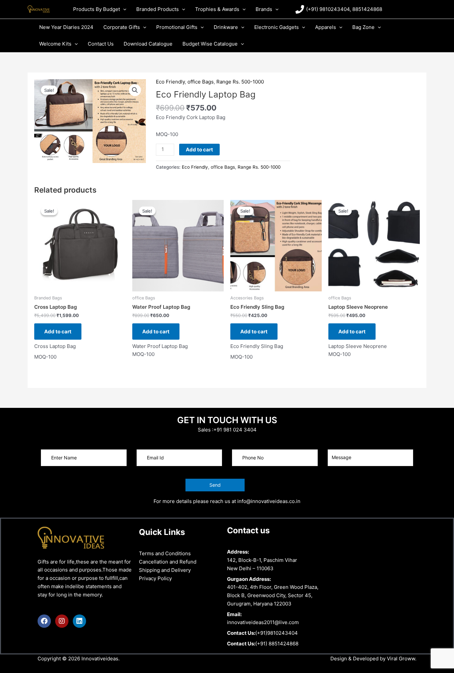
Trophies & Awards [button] (217, 9)
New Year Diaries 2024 (66, 27)
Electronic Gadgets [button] (276, 27)
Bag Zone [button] (363, 27)
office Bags (200, 82)
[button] (123, 9)
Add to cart (199, 149)
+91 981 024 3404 (235, 429)
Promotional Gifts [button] (176, 27)
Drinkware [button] (226, 27)
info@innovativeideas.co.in (268, 501)
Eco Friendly (170, 82)
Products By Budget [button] (96, 9)
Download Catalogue (148, 44)
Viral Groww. (401, 658)
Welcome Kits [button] (55, 44)
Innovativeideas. (100, 658)
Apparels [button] (325, 27)
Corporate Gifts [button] (121, 27)
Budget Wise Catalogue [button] (210, 44)
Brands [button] (264, 9)
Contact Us (101, 44)
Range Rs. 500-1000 (240, 82)
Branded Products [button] (157, 9)
